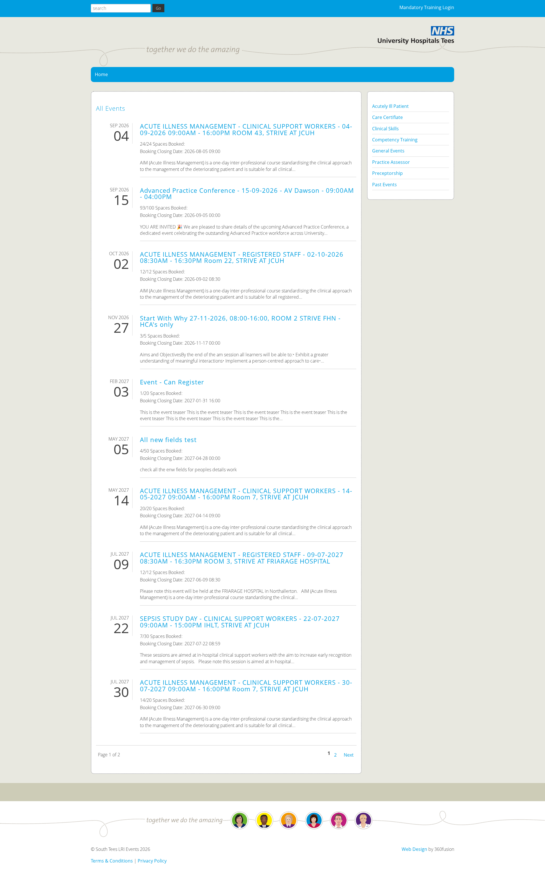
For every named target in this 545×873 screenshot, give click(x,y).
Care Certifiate (387, 117)
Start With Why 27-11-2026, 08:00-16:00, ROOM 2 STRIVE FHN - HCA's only (240, 321)
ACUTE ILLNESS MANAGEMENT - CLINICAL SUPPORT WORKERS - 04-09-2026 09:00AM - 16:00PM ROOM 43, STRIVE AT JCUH (246, 129)
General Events (388, 151)
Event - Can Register (172, 382)
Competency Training (395, 140)
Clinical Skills (385, 128)
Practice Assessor (391, 162)
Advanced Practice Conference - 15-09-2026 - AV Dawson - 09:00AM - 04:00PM (247, 193)
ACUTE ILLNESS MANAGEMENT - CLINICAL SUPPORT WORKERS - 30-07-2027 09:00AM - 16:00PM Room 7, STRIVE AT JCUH (246, 685)
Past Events (384, 184)
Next (349, 754)
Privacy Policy (152, 861)
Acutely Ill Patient (390, 106)
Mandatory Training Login (426, 7)
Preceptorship (387, 173)
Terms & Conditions (112, 861)
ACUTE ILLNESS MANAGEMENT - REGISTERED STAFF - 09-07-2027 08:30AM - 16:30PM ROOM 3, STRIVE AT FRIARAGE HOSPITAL (241, 557)
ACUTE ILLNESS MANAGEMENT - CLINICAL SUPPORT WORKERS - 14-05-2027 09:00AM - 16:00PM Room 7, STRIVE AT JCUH (246, 493)
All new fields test (168, 439)
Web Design (414, 849)
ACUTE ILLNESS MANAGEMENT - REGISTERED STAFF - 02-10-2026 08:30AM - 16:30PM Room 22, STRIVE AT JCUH (241, 257)
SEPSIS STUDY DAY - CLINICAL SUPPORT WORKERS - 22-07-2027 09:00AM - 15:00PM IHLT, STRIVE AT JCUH (240, 621)
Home (101, 74)
